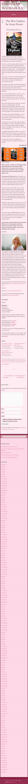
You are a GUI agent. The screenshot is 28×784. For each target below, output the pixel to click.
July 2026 (3, 467)
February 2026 (4, 478)
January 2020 (3, 648)
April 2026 (3, 474)
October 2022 (3, 571)
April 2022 (3, 585)
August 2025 (3, 492)
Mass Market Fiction (5, 360)
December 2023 (4, 539)
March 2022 (3, 588)
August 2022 (3, 576)
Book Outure (21, 360)
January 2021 (3, 620)
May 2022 (3, 583)
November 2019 (4, 653)
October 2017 (3, 711)
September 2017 (4, 713)
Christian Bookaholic (13, 6)
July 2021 (3, 606)
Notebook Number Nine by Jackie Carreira (9, 446)
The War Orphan (12, 361)
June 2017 (3, 720)
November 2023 (4, 541)
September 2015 (4, 769)
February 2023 (4, 562)
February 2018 (4, 702)
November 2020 (4, 625)
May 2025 (3, 499)
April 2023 (3, 557)
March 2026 (3, 476)
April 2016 (3, 753)
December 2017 (4, 706)
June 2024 (3, 525)
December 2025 (4, 483)
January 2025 (3, 509)
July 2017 (3, 718)
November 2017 (4, 709)
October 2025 (3, 488)
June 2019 (3, 664)
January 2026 (3, 481)
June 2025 (3, 497)
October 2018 (3, 683)
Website (3, 416)
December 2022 (4, 567)
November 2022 (4, 569)
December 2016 (4, 734)
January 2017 (3, 732)
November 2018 (4, 681)
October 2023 (3, 543)
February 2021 (4, 618)
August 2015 (3, 771)
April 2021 (3, 613)
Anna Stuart (16, 360)
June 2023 (3, 553)
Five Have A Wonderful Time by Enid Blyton (9, 457)
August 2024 (3, 520)
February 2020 (4, 646)
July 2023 (3, 550)
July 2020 (3, 634)
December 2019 (4, 650)
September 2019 (4, 657)
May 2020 (3, 639)
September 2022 (4, 574)
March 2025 (3, 504)
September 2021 (4, 602)
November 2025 (4, 485)
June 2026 (3, 469)
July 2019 (3, 662)
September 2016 (4, 741)
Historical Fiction (22, 359)
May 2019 (3, 667)
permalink (23, 361)
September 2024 (4, 518)
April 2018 (3, 697)
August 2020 (3, 632)
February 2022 (4, 590)
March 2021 (3, 616)
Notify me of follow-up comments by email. (12, 419)
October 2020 (3, 627)
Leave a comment (5, 364)
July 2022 (3, 578)
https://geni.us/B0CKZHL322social (14, 290)
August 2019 (3, 660)
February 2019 (4, 674)
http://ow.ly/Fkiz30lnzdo (13, 295)
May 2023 (3, 555)
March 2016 (3, 755)
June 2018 (3, 692)
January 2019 (3, 676)
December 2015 (4, 762)
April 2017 (3, 725)
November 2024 (4, 513)
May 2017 (3, 723)
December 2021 (4, 595)
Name (2, 409)
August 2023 (3, 548)
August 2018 (3, 688)
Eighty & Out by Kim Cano (6, 452)
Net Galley (6, 361)
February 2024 (4, 534)
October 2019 (3, 655)
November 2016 (4, 737)
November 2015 (4, 764)
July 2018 (3, 690)
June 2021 (3, 609)
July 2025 (3, 495)
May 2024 (3, 527)
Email (2, 412)
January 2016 (3, 760)
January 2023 (3, 564)
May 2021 (3, 611)
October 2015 (3, 767)
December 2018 (4, 678)
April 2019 (3, 669)
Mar (3, 21)
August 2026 (3, 464)
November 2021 (4, 597)
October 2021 (3, 599)
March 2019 (3, 671)
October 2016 (3, 739)
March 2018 (3, 699)
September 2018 (4, 685)
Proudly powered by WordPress (11, 780)
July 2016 (3, 746)
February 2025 (4, 506)
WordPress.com (13, 782)
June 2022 (3, 581)
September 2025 (4, 490)
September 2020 (4, 630)
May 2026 (3, 471)
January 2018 (3, 704)
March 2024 (3, 532)
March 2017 (3, 727)
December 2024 (4, 511)
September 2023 (4, 546)
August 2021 (3, 604)
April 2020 (3, 641)
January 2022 (3, 592)
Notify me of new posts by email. (10, 421)
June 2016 (3, 748)
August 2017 (3, 716)
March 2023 (3, 560)
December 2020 (4, 623)
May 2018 (3, 695)
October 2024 (3, 516)
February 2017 (4, 730)
